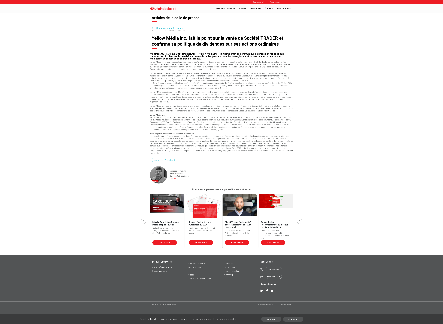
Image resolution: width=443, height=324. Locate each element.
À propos (269, 8)
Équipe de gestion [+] (233, 271)
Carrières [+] (229, 275)
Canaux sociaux (268, 284)
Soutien (242, 8)
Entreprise (228, 263)
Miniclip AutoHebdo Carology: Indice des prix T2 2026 (166, 223)
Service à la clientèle (196, 263)
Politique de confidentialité (265, 305)
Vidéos (191, 275)
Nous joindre (229, 267)
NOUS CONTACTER (273, 277)
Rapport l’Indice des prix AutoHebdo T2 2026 (200, 223)
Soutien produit (194, 267)
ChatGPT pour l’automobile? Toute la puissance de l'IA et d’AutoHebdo (238, 224)
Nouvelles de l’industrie (163, 160)
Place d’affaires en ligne (162, 267)
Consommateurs (159, 271)
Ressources (255, 8)
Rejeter (271, 319)
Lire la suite (164, 242)
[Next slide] (299, 221)
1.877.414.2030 (274, 269)
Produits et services (225, 8)
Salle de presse (284, 8)
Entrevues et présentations (199, 278)
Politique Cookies (286, 305)
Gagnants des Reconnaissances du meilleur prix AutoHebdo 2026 (274, 224)
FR (291, 2)
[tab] (220, 247)
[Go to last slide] (143, 221)
